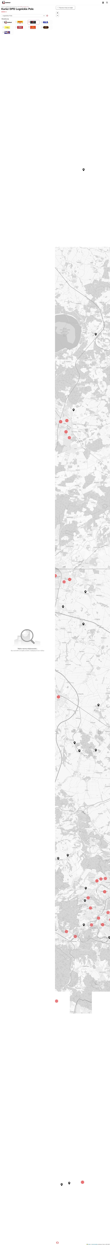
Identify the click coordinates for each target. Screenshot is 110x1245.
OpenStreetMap (94, 1244)
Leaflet (89, 1244)
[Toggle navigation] (107, 2)
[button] (58, 697)
